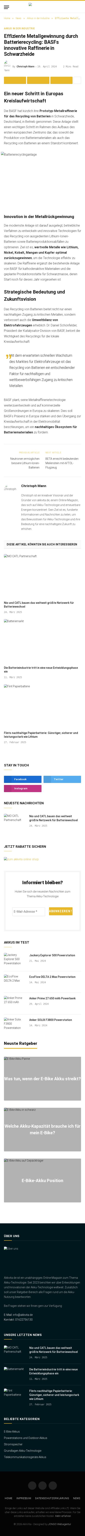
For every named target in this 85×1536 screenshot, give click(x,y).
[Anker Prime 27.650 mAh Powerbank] (15, 1003)
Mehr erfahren (63, 1515)
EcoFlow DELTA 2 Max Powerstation (52, 976)
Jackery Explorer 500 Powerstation (52, 955)
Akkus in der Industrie (19, 28)
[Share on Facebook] (15, 80)
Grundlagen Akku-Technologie (22, 1450)
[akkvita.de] (42, 7)
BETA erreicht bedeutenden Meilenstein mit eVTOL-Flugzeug (61, 463)
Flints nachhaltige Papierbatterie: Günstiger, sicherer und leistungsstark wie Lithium (54, 1394)
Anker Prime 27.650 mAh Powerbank (52, 998)
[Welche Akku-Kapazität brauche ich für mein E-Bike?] (42, 1129)
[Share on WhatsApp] (61, 80)
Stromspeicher (13, 1444)
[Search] (79, 7)
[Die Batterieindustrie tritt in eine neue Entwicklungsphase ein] (42, 641)
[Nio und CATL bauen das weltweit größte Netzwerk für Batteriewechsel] (42, 576)
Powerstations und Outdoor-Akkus (25, 1438)
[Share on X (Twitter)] (38, 80)
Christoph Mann (25, 66)
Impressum (23, 1498)
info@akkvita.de (23, 1314)
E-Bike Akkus (12, 1431)
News (76, 1498)
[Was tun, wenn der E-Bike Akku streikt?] (42, 1078)
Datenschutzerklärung (52, 1498)
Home (8, 1498)
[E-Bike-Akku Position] (42, 1180)
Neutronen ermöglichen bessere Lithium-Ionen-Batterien (25, 463)
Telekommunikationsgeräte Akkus (25, 1457)
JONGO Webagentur (59, 1524)
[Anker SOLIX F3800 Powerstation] (15, 1025)
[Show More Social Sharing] (77, 80)
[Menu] (6, 7)
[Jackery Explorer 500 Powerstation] (15, 960)
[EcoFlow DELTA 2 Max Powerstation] (15, 982)
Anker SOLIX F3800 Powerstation (50, 1019)
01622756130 (24, 1319)
